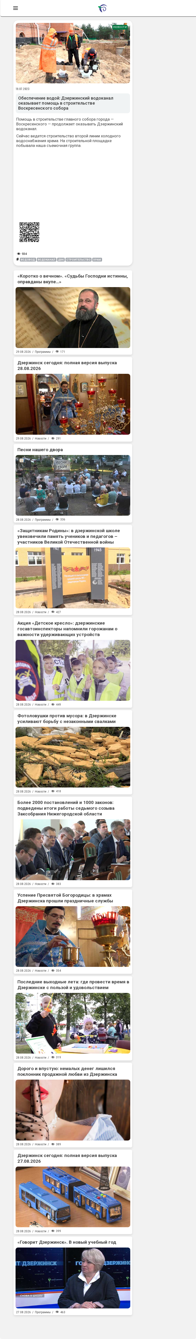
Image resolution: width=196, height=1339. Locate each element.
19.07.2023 (23, 89)
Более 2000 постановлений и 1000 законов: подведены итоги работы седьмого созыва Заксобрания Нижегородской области (65, 808)
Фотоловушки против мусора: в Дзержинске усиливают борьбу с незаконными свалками (66, 718)
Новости (120, 27)
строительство (78, 259)
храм (97, 259)
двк (61, 259)
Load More (72, 1325)
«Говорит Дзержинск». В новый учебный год (66, 1242)
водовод (28, 259)
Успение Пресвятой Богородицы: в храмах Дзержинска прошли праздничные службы (65, 898)
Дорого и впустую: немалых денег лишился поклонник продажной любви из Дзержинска (67, 1071)
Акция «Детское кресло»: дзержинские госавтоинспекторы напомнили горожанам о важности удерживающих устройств (67, 628)
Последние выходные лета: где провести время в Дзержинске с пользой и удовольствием (73, 984)
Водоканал (46, 259)
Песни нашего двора (40, 449)
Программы (43, 351)
